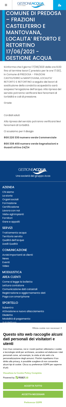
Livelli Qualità (10, 244)
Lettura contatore (13, 285)
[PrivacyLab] (21, 377)
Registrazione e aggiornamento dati (23, 293)
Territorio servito (12, 236)
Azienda (8, 187)
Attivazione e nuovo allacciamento (23, 311)
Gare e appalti (11, 221)
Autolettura (9, 322)
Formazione (9, 203)
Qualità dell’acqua (13, 240)
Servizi (7, 228)
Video (5, 266)
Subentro (8, 307)
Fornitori (7, 218)
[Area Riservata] (59, 5)
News (5, 258)
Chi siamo (8, 192)
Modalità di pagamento (16, 318)
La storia (7, 195)
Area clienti (11, 277)
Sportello (10, 303)
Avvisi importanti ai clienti (17, 255)
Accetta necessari (33, 394)
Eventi (6, 262)
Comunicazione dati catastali (19, 289)
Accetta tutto (33, 386)
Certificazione (10, 207)
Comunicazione (14, 250)
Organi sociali (10, 199)
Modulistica (12, 272)
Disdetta (7, 315)
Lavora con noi (11, 210)
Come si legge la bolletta (17, 282)
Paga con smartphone (15, 296)
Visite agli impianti (13, 214)
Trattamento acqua (14, 232)
